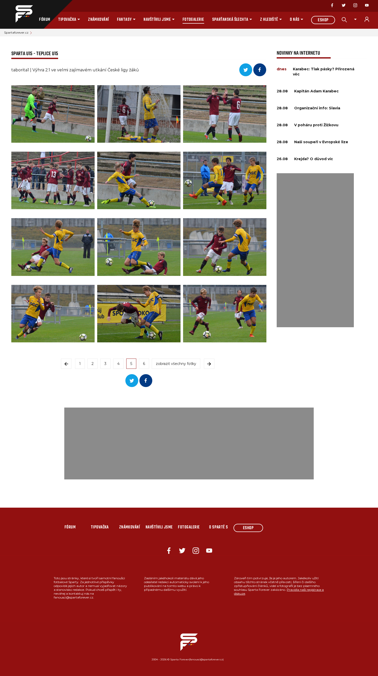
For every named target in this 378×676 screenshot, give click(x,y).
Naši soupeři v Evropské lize (321, 142)
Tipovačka (67, 19)
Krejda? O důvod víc (313, 159)
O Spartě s (218, 527)
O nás (294, 19)
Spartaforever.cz (16, 32)
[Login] (370, 19)
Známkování (98, 19)
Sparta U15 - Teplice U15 (34, 54)
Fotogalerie (193, 19)
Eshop (323, 20)
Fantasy (124, 19)
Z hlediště (269, 19)
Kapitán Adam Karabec (316, 91)
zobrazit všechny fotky (176, 363)
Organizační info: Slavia (317, 108)
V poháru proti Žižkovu (316, 125)
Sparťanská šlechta (230, 19)
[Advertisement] (315, 250)
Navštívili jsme (157, 19)
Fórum (44, 19)
